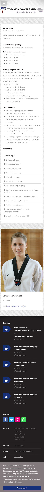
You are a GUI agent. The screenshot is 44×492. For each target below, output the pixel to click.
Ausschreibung (21, 355)
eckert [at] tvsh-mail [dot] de (16, 306)
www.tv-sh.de (18, 457)
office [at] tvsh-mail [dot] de (23, 451)
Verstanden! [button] (22, 488)
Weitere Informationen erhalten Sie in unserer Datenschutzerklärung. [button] (22, 480)
